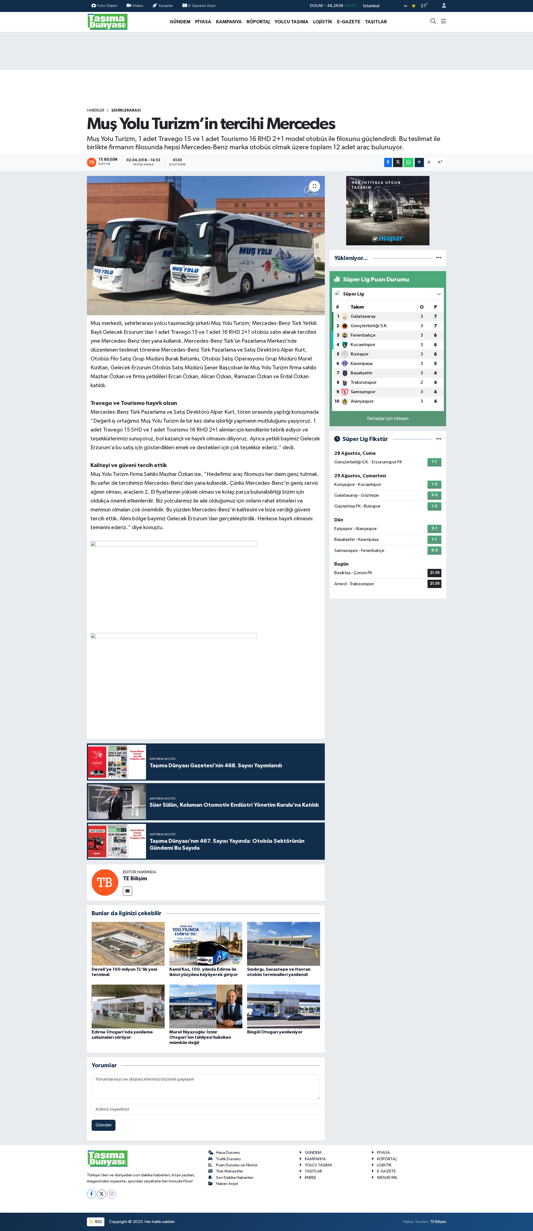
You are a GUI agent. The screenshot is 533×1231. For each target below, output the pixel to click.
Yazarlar (165, 6)
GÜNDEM (180, 21)
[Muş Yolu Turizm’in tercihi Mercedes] (206, 245)
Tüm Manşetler (229, 1171)
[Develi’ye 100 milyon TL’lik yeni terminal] (128, 943)
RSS (98, 1222)
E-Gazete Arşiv (202, 6)
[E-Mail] (127, 891)
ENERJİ (310, 1177)
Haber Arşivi (227, 1184)
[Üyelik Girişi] (441, 6)
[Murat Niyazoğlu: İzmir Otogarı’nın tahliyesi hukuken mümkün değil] (205, 1006)
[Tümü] (438, 258)
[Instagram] (111, 1194)
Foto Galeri (107, 6)
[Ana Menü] (443, 22)
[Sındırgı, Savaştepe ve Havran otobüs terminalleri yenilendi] (283, 943)
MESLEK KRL (387, 1177)
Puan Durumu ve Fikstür (237, 1165)
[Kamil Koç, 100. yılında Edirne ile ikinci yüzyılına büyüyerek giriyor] (205, 943)
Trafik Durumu (228, 1159)
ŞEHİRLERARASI (126, 110)
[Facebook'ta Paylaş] (388, 162)
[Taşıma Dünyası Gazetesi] (108, 21)
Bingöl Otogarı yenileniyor (275, 1032)
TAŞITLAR (376, 21)
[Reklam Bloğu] (387, 210)
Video (137, 6)
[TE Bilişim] (105, 882)
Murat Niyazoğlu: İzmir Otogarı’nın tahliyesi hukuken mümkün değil (200, 1037)
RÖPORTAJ (258, 21)
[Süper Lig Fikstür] (438, 439)
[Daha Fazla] (419, 162)
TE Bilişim (135, 878)
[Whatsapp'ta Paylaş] (408, 162)
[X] (101, 1194)
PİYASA (203, 21)
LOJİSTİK (322, 21)
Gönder (103, 1125)
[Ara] (433, 22)
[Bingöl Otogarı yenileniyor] (283, 1006)
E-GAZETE (348, 21)
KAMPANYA (229, 21)
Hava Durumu (228, 1153)
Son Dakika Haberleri (234, 1177)
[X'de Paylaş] (398, 162)
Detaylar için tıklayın (388, 418)
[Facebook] (91, 1194)
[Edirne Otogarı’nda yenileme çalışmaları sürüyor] (128, 1006)
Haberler (95, 110)
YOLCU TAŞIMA (291, 21)
